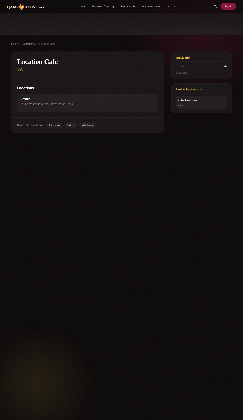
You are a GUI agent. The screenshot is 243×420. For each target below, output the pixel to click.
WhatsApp (88, 125)
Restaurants (128, 6)
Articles (172, 6)
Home (14, 43)
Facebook (54, 125)
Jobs (83, 6)
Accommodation (151, 6)
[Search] (215, 6)
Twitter (71, 125)
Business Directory (103, 6)
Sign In (228, 6)
